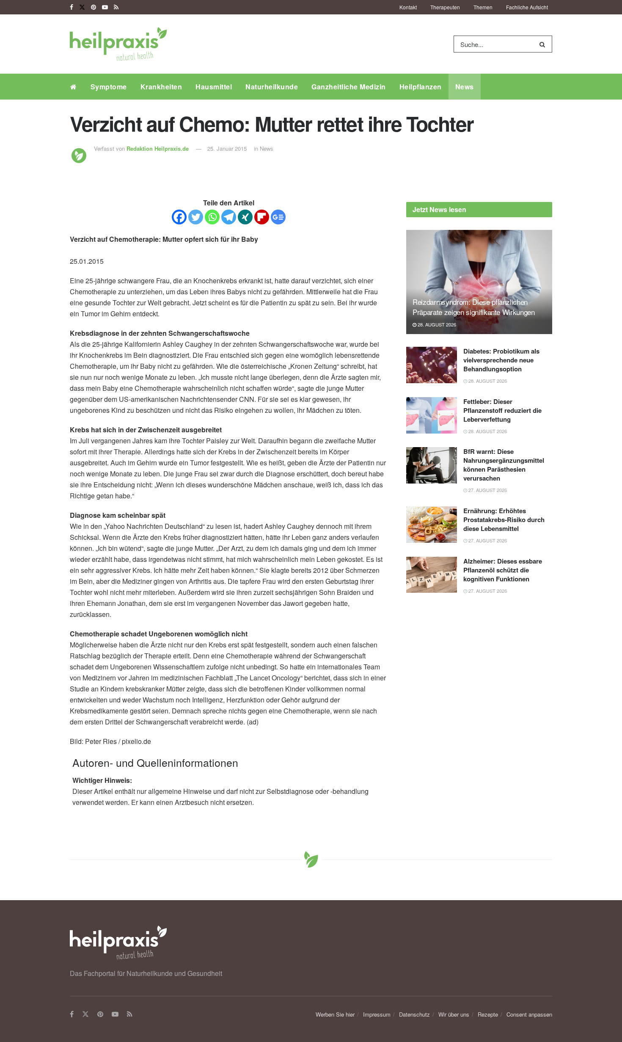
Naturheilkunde (271, 86)
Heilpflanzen (420, 86)
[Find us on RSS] (116, 7)
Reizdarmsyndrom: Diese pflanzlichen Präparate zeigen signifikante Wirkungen (474, 306)
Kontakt (408, 7)
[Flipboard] (261, 217)
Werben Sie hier (335, 1014)
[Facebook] (179, 217)
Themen (483, 7)
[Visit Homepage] (118, 44)
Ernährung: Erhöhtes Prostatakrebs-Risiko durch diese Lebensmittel (504, 519)
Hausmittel (213, 86)
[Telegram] (228, 217)
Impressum (377, 1014)
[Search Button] (544, 44)
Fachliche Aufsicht (527, 7)
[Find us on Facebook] (71, 7)
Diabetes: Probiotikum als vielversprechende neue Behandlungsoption (501, 359)
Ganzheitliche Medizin (348, 86)
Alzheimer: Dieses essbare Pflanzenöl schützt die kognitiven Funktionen (502, 569)
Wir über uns (453, 1014)
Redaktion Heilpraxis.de (158, 148)
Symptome (109, 86)
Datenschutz (414, 1014)
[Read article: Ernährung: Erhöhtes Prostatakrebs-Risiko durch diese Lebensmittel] (431, 524)
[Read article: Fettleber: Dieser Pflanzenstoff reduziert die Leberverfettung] (431, 415)
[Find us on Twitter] (82, 7)
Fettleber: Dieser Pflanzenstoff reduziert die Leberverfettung (502, 410)
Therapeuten (445, 7)
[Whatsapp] (212, 217)
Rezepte (488, 1014)
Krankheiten (161, 86)
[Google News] (278, 217)
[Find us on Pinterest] (93, 7)
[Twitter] (195, 217)
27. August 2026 (487, 489)
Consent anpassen (529, 1014)
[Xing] (245, 217)
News (464, 86)
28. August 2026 (436, 324)
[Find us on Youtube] (105, 7)
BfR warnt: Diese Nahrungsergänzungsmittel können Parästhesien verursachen (503, 465)
